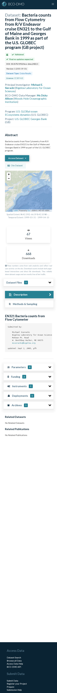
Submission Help (14, 690)
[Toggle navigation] (53, 4)
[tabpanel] (28, 334)
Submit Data (12, 680)
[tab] (29, 294)
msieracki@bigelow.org (23, 343)
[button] (9, 174)
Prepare (10, 687)
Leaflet (15, 210)
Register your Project (17, 683)
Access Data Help (15, 663)
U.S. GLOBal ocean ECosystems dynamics (21, 113)
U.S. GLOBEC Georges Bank (31, 119)
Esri (29, 210)
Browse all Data (14, 660)
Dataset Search (14, 657)
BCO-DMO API (14, 667)
